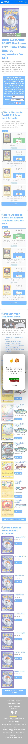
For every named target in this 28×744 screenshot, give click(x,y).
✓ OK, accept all (14, 379)
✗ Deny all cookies (14, 381)
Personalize (14, 385)
